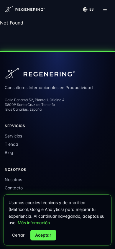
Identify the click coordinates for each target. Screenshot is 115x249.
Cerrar (18, 234)
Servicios (13, 135)
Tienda (11, 144)
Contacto (14, 187)
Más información (34, 222)
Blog (9, 152)
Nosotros (13, 179)
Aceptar (43, 234)
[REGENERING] (25, 9)
